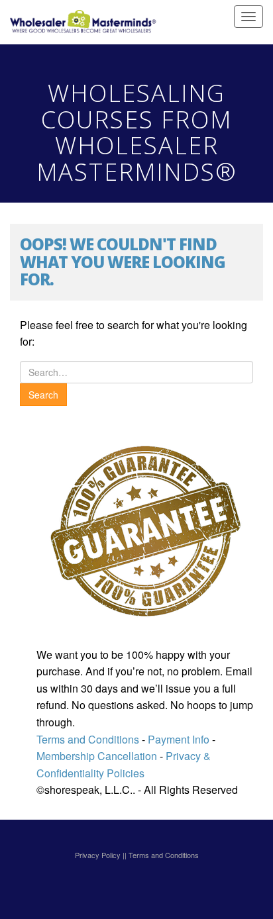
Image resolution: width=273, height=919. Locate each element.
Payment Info (177, 739)
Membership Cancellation (96, 755)
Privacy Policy (98, 854)
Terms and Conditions (87, 739)
